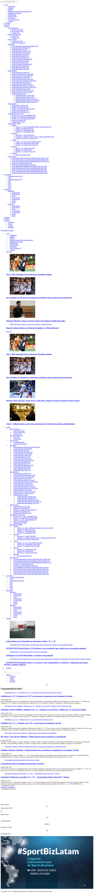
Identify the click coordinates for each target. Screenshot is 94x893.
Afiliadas (10, 8)
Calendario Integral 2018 (15, 176)
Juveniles (14, 133)
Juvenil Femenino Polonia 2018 (21, 48)
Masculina (11, 191)
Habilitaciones (12, 15)
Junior (13, 196)
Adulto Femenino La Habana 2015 (22, 92)
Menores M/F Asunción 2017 (20, 107)
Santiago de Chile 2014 (18, 43)
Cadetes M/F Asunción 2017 (20, 105)
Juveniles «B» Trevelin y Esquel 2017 (26, 138)
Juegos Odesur (12, 39)
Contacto (10, 21)
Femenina (11, 204)
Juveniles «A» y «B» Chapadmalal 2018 (23, 115)
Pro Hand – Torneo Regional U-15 (22, 163)
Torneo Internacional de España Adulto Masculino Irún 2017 (29, 168)
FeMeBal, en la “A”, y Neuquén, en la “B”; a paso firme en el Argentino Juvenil (31, 723)
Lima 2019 (15, 36)
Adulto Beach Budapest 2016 (20, 61)
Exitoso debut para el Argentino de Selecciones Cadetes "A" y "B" (31, 641)
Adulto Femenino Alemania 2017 (21, 51)
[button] (5, 669)
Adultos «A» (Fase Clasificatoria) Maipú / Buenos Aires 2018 (33, 127)
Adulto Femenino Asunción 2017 (25, 97)
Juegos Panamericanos (14, 34)
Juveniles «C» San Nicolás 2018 (24, 135)
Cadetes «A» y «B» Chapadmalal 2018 (23, 118)
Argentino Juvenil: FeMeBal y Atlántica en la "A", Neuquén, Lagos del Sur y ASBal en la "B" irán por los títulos (43, 710)
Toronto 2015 (16, 38)
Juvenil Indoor (16, 197)
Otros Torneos (12, 156)
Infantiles (14, 153)
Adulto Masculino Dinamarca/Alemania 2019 (25, 46)
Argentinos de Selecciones (15, 113)
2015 (9, 184)
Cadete (14, 201)
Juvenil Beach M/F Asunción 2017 (22, 84)
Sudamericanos (12, 104)
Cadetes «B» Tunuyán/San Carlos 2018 (26, 143)
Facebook (11, 222)
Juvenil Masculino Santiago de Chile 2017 (24, 80)
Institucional (11, 6)
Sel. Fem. (7, 24)
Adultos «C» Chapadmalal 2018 (24, 130)
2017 (9, 181)
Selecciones (7, 189)
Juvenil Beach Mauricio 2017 (20, 56)
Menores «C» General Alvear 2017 (25, 151)
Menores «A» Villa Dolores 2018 (25, 148)
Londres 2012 (16, 33)
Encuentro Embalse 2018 (22, 155)
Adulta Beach (16, 194)
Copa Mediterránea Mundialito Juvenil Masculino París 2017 (29, 166)
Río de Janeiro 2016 (17, 31)
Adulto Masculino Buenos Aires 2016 (23, 85)
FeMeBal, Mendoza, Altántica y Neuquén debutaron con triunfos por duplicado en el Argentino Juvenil (39, 750)
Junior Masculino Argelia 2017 (21, 54)
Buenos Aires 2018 (17, 29)
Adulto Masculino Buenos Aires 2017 (26, 99)
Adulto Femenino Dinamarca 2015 (22, 64)
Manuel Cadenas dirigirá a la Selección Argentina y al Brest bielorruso (32, 328)
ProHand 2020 (12, 16)
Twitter (10, 224)
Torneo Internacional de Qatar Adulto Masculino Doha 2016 (29, 171)
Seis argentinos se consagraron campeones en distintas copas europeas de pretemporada (39, 298)
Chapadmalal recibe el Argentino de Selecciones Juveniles (22, 764)
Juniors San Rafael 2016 (19, 120)
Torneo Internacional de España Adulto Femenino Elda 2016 (29, 169)
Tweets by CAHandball (8, 787)
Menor (14, 202)
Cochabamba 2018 (17, 41)
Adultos (14, 125)
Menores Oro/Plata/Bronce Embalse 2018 (24, 117)
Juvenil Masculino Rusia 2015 (20, 66)
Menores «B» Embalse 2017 (23, 150)
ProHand (7, 217)
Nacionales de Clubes (14, 123)
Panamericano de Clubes (19, 94)
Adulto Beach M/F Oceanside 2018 (22, 76)
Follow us (7, 221)
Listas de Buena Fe (13, 20)
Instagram (11, 227)
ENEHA (7, 219)
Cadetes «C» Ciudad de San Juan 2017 (26, 145)
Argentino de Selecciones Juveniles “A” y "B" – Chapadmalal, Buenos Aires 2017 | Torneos (35, 777)
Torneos (6, 26)
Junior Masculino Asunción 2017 (21, 82)
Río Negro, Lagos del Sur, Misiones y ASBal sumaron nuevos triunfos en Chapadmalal (33, 737)
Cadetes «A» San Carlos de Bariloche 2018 (28, 141)
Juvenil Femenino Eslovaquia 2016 (22, 59)
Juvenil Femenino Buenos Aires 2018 (23, 74)
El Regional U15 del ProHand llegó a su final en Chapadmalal (29, 655)
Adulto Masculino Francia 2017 (21, 57)
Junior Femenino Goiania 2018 (21, 77)
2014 (9, 186)
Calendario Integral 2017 (15, 179)
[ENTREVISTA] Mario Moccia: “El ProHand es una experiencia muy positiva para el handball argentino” (46, 648)
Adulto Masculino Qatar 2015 (20, 69)
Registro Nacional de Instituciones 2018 (19, 11)
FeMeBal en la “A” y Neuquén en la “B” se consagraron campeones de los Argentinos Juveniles (36, 696)
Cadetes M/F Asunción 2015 (20, 110)
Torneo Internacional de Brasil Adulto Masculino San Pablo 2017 (31, 161)
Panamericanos (12, 71)
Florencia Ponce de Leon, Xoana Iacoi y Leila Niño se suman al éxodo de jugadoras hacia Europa (43, 401)
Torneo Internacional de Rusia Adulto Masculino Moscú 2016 (30, 173)
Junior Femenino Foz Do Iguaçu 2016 (23, 90)
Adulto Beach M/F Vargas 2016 (21, 89)
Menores (14, 146)
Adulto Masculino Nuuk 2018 (20, 72)
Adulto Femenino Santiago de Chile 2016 (27, 100)
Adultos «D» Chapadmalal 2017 (24, 132)
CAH (6, 5)
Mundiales (11, 44)
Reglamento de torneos (14, 13)
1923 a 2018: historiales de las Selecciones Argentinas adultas (29, 274)
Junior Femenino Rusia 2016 (20, 62)
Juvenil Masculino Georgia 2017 (21, 52)
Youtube (10, 225)
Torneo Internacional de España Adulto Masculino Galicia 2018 (30, 158)
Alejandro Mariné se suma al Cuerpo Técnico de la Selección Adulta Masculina (35, 321)
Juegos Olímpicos (13, 28)
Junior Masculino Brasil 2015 (20, 67)
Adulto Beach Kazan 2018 (19, 49)
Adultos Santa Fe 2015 (18, 122)
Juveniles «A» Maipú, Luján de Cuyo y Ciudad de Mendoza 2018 (34, 136)
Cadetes (14, 140)
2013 (9, 188)
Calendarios (7, 174)
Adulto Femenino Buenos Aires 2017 (22, 79)
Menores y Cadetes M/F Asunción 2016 (23, 108)
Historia (10, 10)
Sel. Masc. (7, 23)
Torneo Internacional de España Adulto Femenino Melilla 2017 (30, 160)
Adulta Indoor (16, 193)
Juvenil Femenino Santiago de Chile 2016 (24, 87)
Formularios (11, 18)
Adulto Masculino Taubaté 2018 (24, 95)
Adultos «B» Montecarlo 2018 (24, 128)
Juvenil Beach (16, 199)
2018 (9, 178)
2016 (9, 183)
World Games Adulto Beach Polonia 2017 (24, 164)
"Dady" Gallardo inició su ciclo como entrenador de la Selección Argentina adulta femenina (40, 424)
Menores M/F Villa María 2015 (21, 112)
